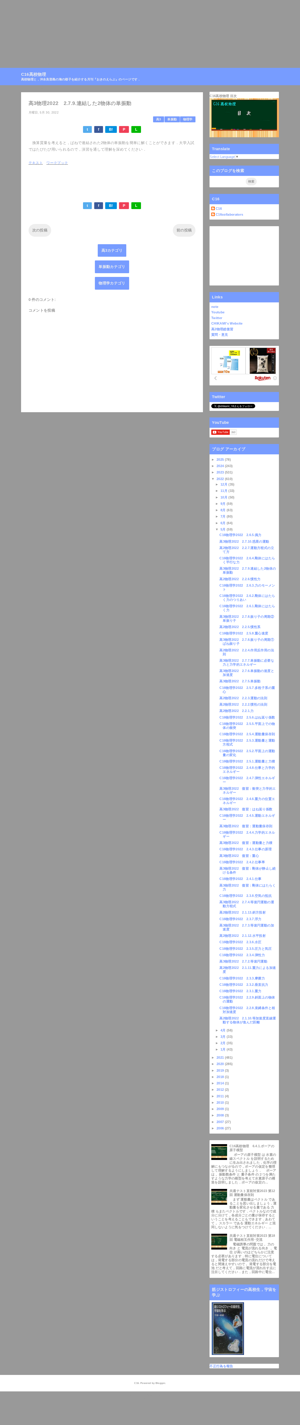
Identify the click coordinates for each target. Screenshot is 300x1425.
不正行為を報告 (221, 1366)
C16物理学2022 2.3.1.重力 (240, 991)
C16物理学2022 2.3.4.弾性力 (242, 955)
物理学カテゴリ (112, 283)
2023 (221, 472)
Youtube (217, 312)
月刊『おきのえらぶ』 (92, 64)
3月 (223, 1036)
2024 (221, 466)
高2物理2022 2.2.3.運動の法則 (243, 698)
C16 (219, 208)
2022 (221, 479)
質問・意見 (219, 334)
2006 (221, 1128)
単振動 (172, 119)
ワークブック (57, 163)
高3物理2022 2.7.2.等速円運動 (243, 961)
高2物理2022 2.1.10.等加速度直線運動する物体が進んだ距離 (247, 1020)
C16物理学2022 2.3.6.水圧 (240, 942)
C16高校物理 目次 (223, 96)
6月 (223, 523)
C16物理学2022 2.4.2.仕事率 (242, 862)
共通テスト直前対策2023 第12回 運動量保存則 (252, 1193)
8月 (223, 510)
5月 (223, 529)
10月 (224, 497)
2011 (221, 1096)
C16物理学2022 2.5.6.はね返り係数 (247, 717)
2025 (221, 459)
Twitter (216, 318)
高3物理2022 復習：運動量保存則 (245, 826)
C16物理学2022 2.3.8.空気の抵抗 (245, 896)
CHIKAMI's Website (227, 323)
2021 (221, 1057)
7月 (223, 516)
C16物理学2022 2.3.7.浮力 (240, 919)
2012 (221, 1089)
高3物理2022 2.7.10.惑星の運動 (244, 541)
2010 (221, 1102)
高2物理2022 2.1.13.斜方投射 (242, 912)
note (214, 307)
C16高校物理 (32, 64)
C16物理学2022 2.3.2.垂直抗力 (243, 984)
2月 (223, 1043)
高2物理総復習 (222, 329)
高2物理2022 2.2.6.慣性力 (239, 579)
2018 (221, 1077)
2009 (221, 1109)
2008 (221, 1115)
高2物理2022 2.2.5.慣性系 (239, 627)
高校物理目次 (58, 64)
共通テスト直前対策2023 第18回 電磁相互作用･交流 (252, 1237)
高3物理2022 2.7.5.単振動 (239, 681)
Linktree (122, 64)
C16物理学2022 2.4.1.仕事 (240, 879)
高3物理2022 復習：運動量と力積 (245, 843)
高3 (158, 119)
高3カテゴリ (112, 250)
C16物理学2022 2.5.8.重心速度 (243, 633)
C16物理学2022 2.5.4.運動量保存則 (247, 734)
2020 (221, 1064)
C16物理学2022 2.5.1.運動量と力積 (247, 761)
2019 (221, 1070)
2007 (221, 1122)
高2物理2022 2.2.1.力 (236, 711)
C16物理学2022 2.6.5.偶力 (240, 535)
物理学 (188, 119)
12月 (224, 484)
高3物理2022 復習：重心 (239, 856)
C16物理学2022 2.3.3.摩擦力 (242, 978)
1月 (223, 1049)
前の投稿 (184, 230)
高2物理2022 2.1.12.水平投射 (242, 935)
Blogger (160, 1383)
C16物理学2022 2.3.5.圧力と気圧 (245, 948)
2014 (221, 1083)
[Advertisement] (132, 30)
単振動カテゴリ (112, 267)
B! (111, 129)
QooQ (157, 1398)
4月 (223, 1030)
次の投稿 (39, 230)
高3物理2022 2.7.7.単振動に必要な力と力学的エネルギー (246, 662)
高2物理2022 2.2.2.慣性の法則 (243, 704)
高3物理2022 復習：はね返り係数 (245, 809)
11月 (224, 491)
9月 (223, 504)
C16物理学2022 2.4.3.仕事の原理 (245, 849)
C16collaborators (229, 214)
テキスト (36, 163)
